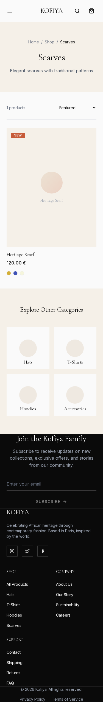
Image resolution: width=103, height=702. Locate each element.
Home (33, 42)
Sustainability (67, 604)
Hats (11, 594)
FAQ (10, 683)
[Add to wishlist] (86, 138)
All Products (17, 584)
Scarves (14, 625)
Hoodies (14, 615)
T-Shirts (14, 604)
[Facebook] (42, 551)
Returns (13, 672)
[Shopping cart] (91, 11)
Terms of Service (67, 699)
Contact (14, 652)
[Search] (77, 11)
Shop (49, 42)
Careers (63, 615)
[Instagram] (12, 551)
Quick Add (55, 242)
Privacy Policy (32, 699)
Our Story (64, 594)
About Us (64, 584)
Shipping (15, 662)
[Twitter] (27, 551)
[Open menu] (9, 10)
